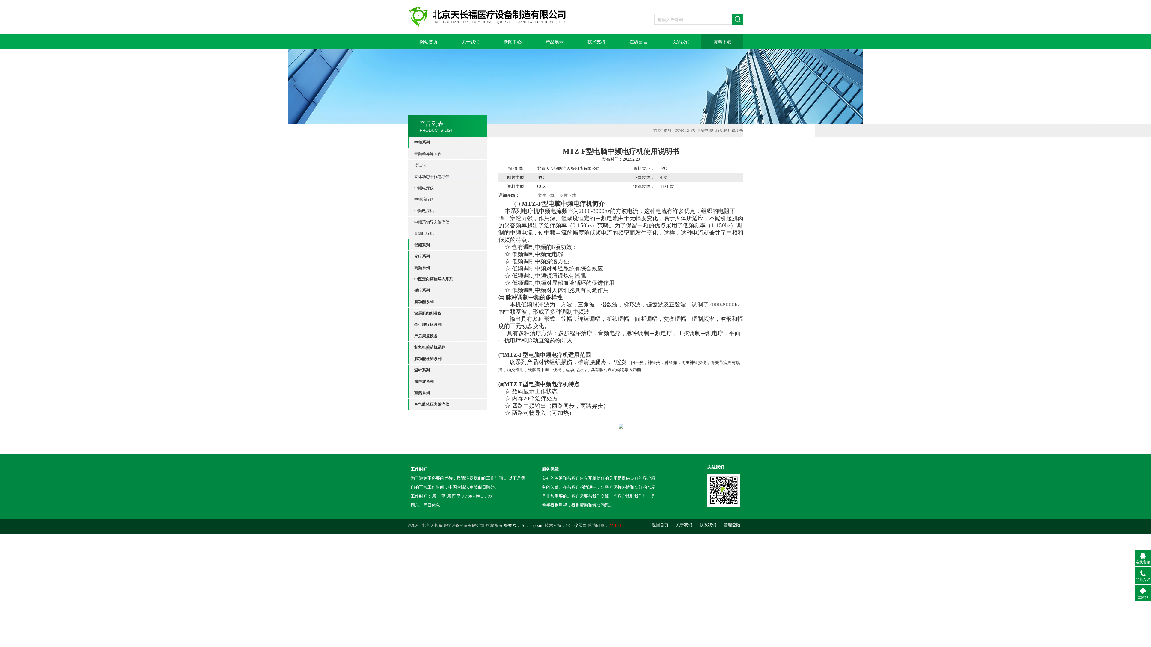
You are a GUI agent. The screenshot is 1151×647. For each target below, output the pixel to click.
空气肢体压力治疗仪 (431, 404)
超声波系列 (424, 381)
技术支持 (596, 42)
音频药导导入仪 (428, 154)
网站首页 (429, 42)
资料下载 (722, 42)
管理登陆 (732, 525)
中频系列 (422, 142)
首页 (657, 130)
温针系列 (422, 370)
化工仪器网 (576, 525)
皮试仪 (420, 165)
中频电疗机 (424, 210)
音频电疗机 (424, 233)
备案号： (512, 525)
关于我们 (471, 42)
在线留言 (638, 42)
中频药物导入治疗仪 (431, 222)
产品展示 (555, 42)
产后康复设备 (426, 336)
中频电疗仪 (424, 188)
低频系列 (422, 245)
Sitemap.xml (532, 525)
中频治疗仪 (424, 199)
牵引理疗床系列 (428, 324)
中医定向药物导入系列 (433, 279)
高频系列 (422, 267)
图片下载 (567, 195)
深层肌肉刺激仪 (428, 313)
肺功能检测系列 (428, 358)
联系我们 (680, 42)
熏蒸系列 (422, 393)
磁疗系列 (422, 290)
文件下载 (546, 195)
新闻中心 (513, 42)
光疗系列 (422, 256)
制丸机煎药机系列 (429, 347)
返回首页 (660, 525)
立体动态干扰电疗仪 (431, 176)
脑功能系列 (424, 302)
